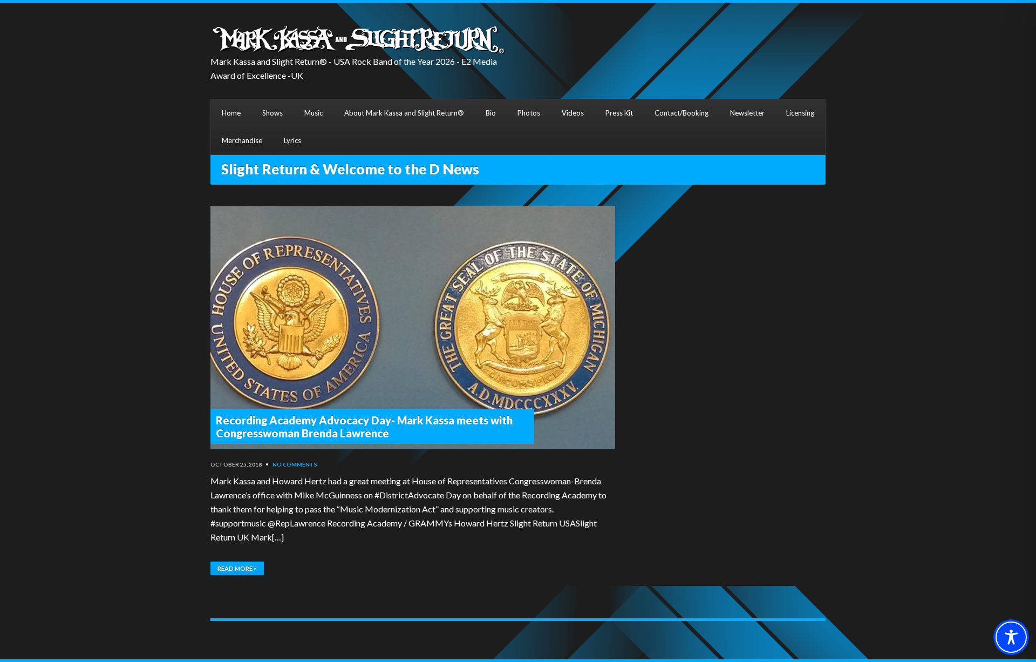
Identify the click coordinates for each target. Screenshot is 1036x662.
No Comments (294, 464)
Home (231, 113)
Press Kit (619, 113)
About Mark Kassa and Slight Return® (404, 113)
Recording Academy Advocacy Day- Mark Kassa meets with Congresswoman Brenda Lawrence (364, 427)
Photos (528, 113)
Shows (272, 113)
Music (313, 113)
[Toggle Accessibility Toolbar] (1011, 637)
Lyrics (292, 140)
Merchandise (242, 140)
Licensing (800, 113)
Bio (491, 113)
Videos (573, 113)
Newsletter (747, 113)
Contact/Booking (681, 113)
